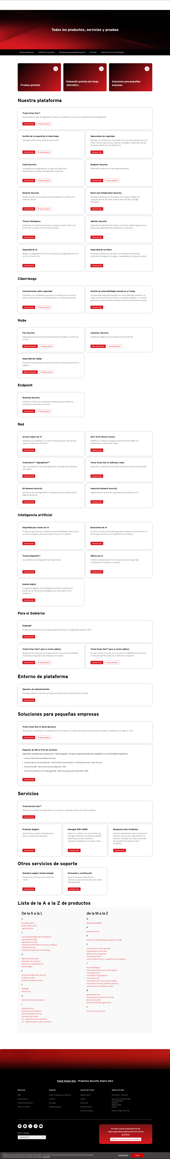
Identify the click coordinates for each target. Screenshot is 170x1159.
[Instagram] (36, 1126)
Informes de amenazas (25, 1103)
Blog (19, 1095)
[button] (32, 1137)
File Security (26, 991)
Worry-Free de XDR (94, 1000)
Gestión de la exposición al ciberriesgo (36, 950)
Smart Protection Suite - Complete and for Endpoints (106, 959)
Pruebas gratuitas (55, 1107)
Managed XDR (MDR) (94, 923)
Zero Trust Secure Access (96, 1011)
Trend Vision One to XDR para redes (100, 986)
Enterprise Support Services (32, 980)
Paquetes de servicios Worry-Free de (100, 997)
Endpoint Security (28, 978)
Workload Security (93, 995)
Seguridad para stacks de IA (97, 951)
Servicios (92, 51)
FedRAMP (25, 989)
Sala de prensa (23, 1099)
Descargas (52, 1103)
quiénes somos (85, 1095)
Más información (29, 346)
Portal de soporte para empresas (60, 1095)
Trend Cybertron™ (93, 973)
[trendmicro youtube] (41, 1126)
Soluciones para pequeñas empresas (72, 52)
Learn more (46, 1157)
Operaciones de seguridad (96, 954)
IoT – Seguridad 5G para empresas (34, 1019)
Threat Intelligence (93, 967)
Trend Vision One (93, 978)
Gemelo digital (27, 966)
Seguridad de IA (27, 928)
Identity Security (28, 1008)
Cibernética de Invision (30, 1016)
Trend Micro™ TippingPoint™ (97, 975)
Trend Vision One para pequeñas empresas (103, 983)
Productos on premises (45, 51)
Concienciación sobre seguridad (98, 948)
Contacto (52, 1099)
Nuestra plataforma (27, 52)
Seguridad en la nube (29, 942)
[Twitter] (30, 1126)
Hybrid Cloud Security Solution (33, 1000)
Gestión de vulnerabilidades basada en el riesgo (104, 940)
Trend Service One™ (94, 956)
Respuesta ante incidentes (31, 1011)
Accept (137, 1155)
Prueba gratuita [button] (44, 737)
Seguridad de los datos (30, 958)
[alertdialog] (85, 1155)
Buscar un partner (24, 1107)
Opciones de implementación (32, 964)
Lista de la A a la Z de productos (111, 51)
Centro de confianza (87, 1111)
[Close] (167, 1155)
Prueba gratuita (43, 123)
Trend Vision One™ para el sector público (102, 970)
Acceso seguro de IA (29, 926)
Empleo (82, 1099)
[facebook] (25, 1126)
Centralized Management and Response (36, 937)
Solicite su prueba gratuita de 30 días (125, 1139)
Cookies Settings (123, 1155)
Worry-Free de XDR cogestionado (99, 1003)
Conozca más (27, 123)
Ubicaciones (84, 1103)
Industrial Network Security (32, 1014)
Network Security (93, 931)
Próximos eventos (86, 1107)
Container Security (28, 947)
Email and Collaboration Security (34, 975)
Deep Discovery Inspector (31, 961)
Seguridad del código (29, 939)
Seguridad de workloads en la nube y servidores (39, 945)
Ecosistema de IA (28, 923)
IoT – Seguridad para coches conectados (37, 1022)
